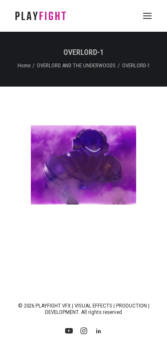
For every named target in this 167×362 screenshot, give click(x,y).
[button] (147, 16)
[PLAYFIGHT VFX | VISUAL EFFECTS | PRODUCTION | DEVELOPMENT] (40, 16)
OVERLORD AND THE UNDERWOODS (76, 65)
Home (24, 65)
